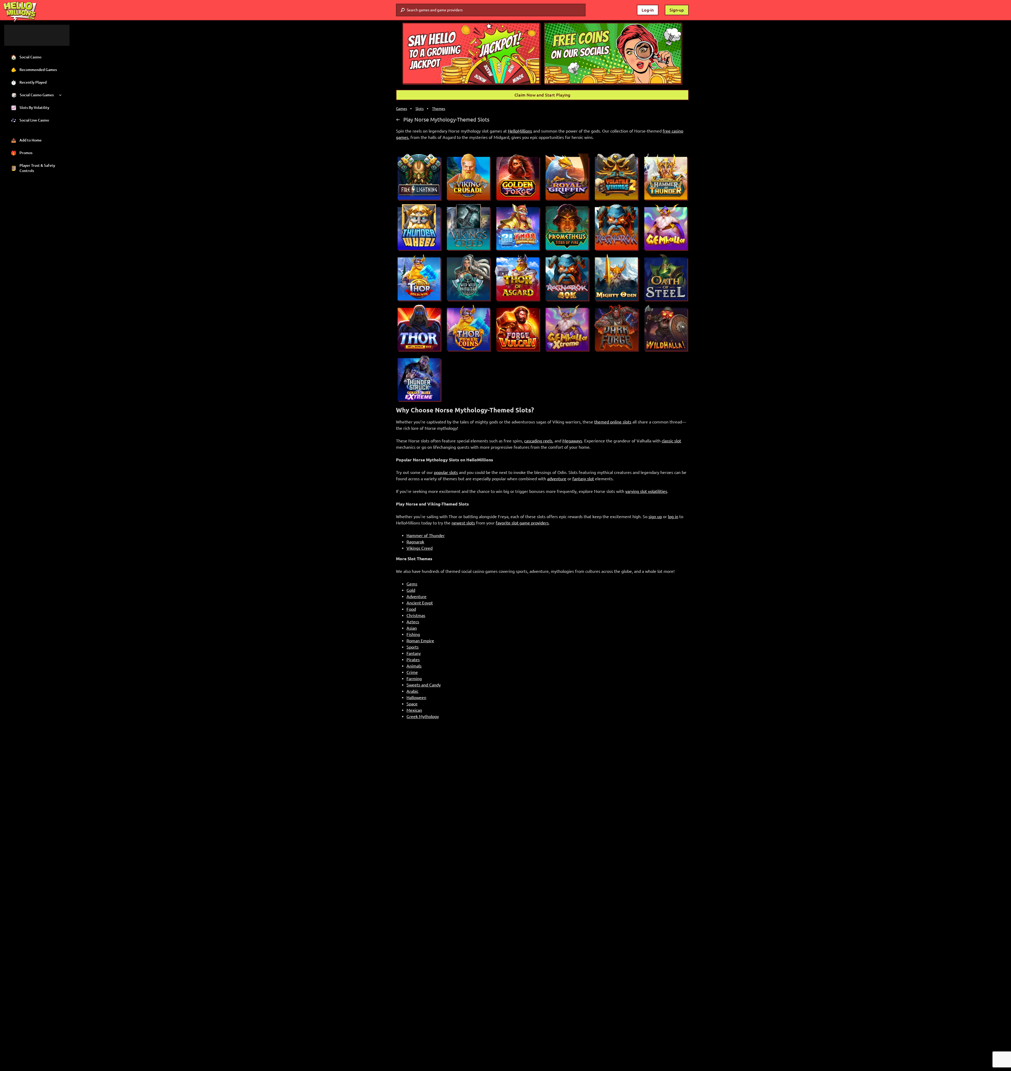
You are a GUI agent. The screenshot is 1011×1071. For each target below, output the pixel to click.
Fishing (413, 634)
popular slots (446, 472)
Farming (414, 678)
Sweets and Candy (424, 685)
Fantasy (414, 653)
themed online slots (612, 422)
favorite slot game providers (522, 523)
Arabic (412, 691)
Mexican (414, 710)
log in (673, 516)
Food (411, 609)
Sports (413, 647)
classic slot (671, 440)
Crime (412, 672)
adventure (556, 478)
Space (412, 703)
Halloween (416, 697)
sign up (655, 516)
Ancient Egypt (420, 602)
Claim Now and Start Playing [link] (542, 95)
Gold (411, 590)
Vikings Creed (420, 548)
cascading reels (538, 440)
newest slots (463, 523)
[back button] (398, 119)
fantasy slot (583, 478)
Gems (412, 584)
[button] (471, 54)
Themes (438, 109)
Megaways (572, 440)
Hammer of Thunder (426, 535)
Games (401, 109)
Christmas (416, 615)
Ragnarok (415, 541)
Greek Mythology (423, 716)
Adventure (417, 596)
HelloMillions (520, 131)
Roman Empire (420, 640)
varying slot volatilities (646, 491)
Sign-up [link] (677, 10)
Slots (419, 109)
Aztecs (413, 621)
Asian (412, 628)
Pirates (413, 659)
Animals (414, 666)
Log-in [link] (648, 10)
